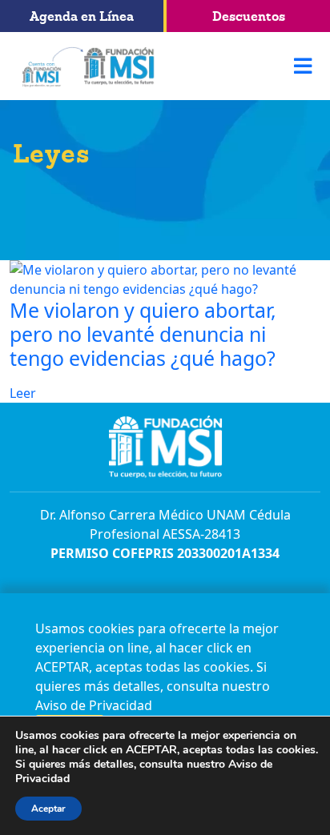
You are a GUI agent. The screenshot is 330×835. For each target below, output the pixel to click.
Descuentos (248, 16)
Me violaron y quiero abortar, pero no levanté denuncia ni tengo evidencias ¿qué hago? (143, 333)
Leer (23, 393)
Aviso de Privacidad (93, 705)
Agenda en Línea (82, 16)
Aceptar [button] (48, 808)
